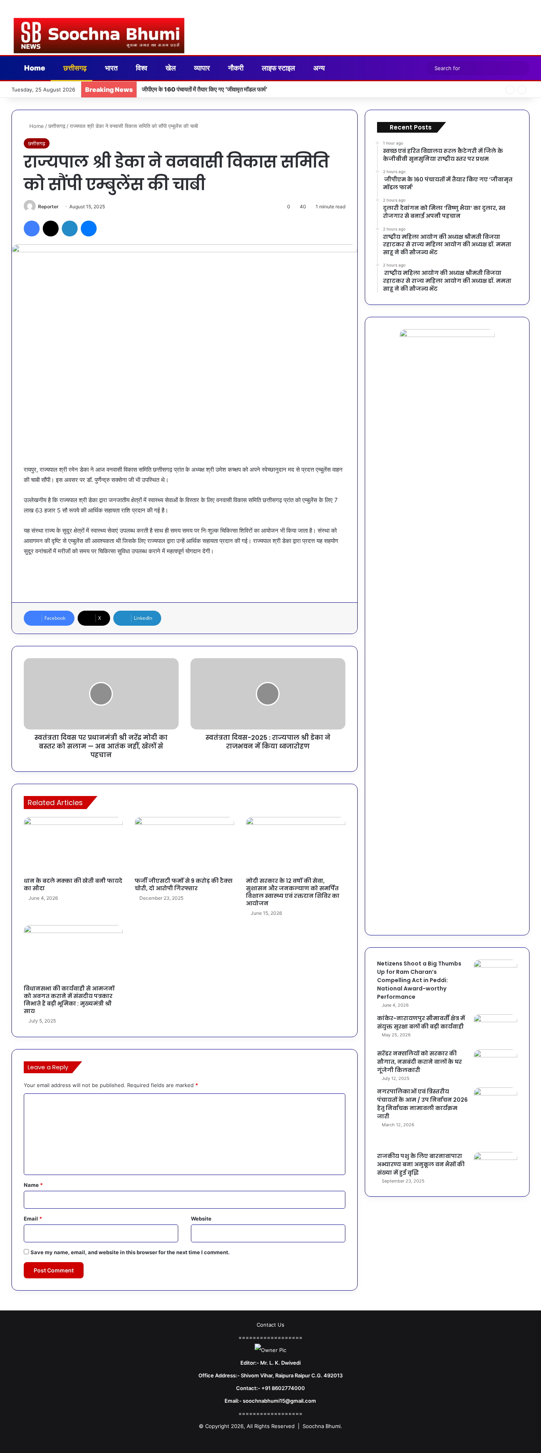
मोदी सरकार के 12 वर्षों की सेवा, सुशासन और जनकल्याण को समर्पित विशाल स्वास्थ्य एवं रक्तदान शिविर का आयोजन (292, 892)
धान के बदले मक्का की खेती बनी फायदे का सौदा (73, 884)
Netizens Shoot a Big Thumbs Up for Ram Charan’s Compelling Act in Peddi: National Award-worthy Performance (419, 980)
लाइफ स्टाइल (277, 68)
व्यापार (201, 68)
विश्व (140, 68)
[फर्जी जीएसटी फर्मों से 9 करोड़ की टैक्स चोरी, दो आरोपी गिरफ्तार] (184, 845)
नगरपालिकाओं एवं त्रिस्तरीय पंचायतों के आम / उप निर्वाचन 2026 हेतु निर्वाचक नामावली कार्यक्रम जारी (422, 1103)
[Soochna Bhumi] (99, 35)
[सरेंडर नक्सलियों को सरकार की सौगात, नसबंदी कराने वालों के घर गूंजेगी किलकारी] (495, 1064)
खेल (170, 68)
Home (34, 68)
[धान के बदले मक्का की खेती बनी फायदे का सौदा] (73, 845)
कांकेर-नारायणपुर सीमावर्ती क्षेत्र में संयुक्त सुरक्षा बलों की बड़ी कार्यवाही (421, 1022)
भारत (110, 68)
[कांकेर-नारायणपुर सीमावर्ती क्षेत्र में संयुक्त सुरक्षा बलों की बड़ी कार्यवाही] (495, 1029)
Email (33, 1218)
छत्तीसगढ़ (74, 68)
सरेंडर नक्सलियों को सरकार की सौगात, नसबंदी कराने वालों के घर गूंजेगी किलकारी (419, 1061)
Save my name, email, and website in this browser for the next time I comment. (130, 1252)
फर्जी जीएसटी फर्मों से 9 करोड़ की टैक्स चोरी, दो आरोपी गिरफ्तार (183, 884)
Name (33, 1185)
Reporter (48, 206)
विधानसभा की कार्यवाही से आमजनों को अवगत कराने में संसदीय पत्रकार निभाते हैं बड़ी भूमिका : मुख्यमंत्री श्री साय (69, 1000)
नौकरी (235, 68)
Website (201, 1218)
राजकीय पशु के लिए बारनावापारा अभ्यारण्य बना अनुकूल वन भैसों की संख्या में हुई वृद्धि (421, 1164)
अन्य (318, 68)
